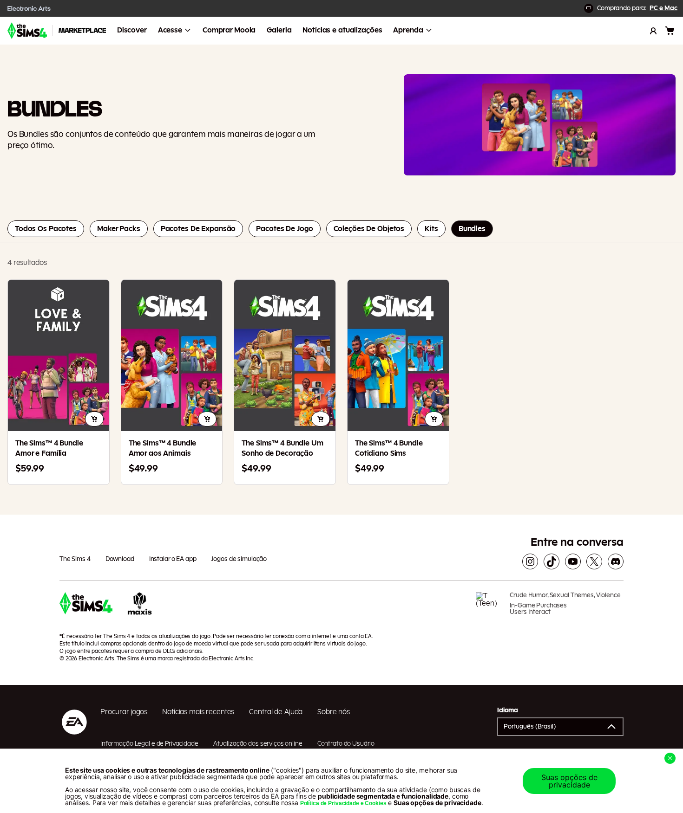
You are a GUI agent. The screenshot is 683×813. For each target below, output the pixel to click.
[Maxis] (139, 607)
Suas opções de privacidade (569, 781)
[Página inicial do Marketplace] (82, 30)
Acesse (170, 30)
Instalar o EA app (173, 559)
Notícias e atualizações (342, 30)
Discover (132, 30)
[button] (560, 726)
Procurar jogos (123, 712)
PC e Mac (663, 8)
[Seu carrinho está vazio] (670, 30)
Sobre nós (333, 712)
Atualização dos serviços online (257, 744)
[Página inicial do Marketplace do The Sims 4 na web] (27, 30)
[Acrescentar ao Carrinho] (94, 419)
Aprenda (408, 30)
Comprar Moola (229, 30)
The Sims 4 (75, 559)
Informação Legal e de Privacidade (149, 744)
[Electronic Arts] (29, 8)
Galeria (279, 30)
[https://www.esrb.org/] (489, 607)
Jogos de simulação (239, 559)
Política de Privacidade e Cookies (343, 803)
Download (119, 559)
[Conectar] (653, 30)
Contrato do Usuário (346, 744)
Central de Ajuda (275, 712)
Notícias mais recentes (198, 712)
